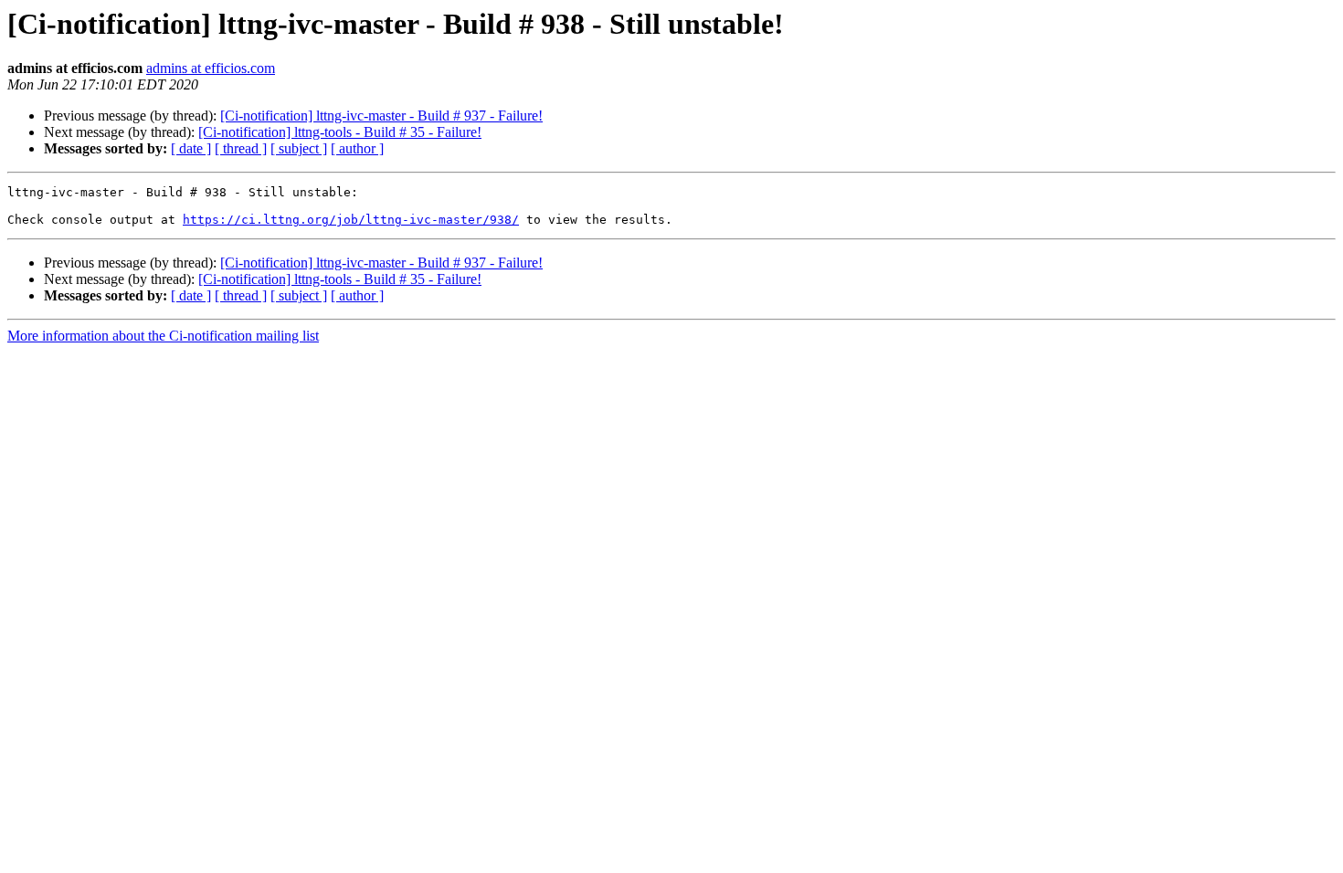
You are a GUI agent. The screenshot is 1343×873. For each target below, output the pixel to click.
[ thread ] (241, 148)
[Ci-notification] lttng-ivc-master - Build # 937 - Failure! (381, 115)
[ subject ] (298, 148)
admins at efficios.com (210, 68)
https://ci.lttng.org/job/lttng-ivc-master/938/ (351, 219)
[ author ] (357, 148)
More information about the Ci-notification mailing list (163, 335)
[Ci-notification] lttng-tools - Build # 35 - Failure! (339, 132)
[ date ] (191, 148)
